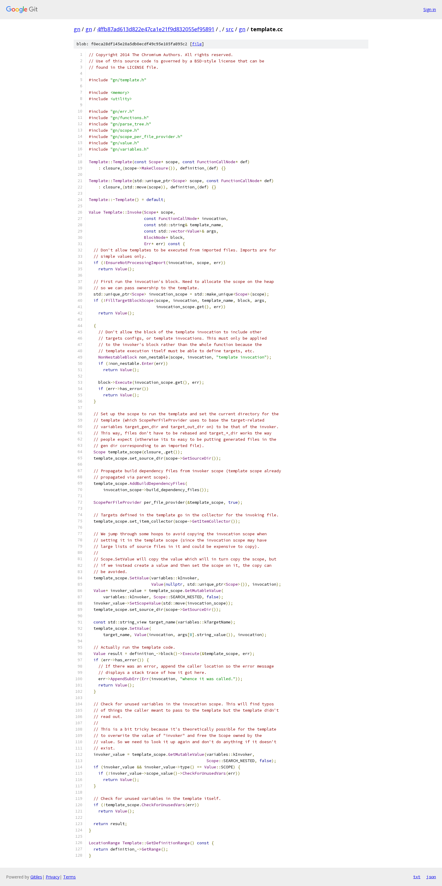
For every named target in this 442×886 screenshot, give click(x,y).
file (197, 44)
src (230, 29)
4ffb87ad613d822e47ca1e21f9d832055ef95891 (155, 29)
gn (77, 29)
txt (416, 876)
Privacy (53, 877)
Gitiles (36, 877)
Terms (69, 877)
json (431, 876)
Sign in (429, 9)
